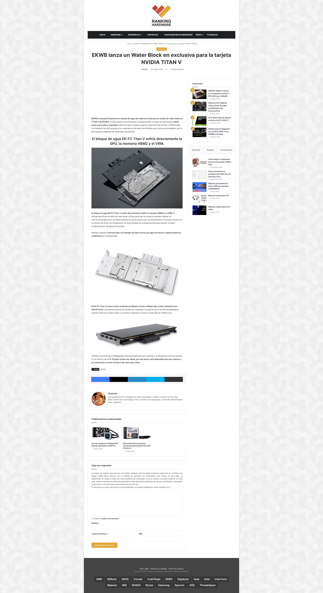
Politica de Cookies (176, 569)
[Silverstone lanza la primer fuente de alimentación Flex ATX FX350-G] (137, 433)
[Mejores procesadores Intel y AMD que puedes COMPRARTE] (199, 187)
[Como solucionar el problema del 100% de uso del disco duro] (199, 175)
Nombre (95, 523)
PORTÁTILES (152, 35)
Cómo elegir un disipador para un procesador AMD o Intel (219, 162)
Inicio (129, 44)
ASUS (125, 579)
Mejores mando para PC (218, 195)
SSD (192, 585)
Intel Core (221, 579)
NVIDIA (136, 585)
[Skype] (155, 379)
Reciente (196, 150)
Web (140, 534)
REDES (199, 35)
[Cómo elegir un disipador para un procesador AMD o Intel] (199, 162)
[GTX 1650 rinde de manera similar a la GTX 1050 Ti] (199, 121)
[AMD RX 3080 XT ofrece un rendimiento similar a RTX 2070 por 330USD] (199, 94)
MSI (124, 585)
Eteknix (103, 369)
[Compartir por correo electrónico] (174, 379)
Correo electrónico (100, 534)
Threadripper (208, 585)
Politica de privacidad (158, 569)
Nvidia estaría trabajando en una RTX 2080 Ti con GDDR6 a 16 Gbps (219, 131)
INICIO (102, 35)
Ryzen (149, 585)
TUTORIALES (212, 35)
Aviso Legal (144, 569)
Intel (207, 579)
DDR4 (169, 579)
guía (196, 579)
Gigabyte (183, 579)
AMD (99, 579)
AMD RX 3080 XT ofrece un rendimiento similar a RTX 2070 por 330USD (218, 93)
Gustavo (144, 69)
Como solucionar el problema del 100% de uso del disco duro (219, 174)
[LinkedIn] (137, 379)
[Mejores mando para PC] (199, 199)
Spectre (179, 585)
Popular (210, 150)
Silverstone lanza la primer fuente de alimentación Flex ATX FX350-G (137, 445)
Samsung (164, 585)
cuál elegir (153, 579)
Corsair (138, 579)
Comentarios (226, 150)
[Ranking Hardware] (161, 15)
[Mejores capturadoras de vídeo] (199, 210)
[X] (119, 379)
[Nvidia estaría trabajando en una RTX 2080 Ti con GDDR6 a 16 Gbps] (199, 132)
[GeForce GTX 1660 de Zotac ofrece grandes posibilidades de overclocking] (199, 106)
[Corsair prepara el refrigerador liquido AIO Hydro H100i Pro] (105, 433)
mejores (112, 585)
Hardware (137, 44)
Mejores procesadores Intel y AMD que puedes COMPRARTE (218, 186)
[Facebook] (100, 379)
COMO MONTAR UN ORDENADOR (178, 35)
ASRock (112, 579)
